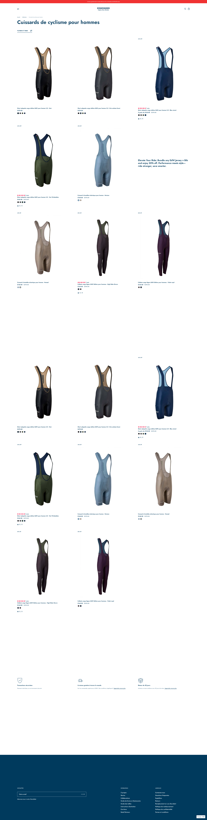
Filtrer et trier (22, 31)
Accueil (18, 17)
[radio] (18, 113)
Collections (24, 17)
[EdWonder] (103, 9)
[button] (142, 108)
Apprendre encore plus (119, 688)
